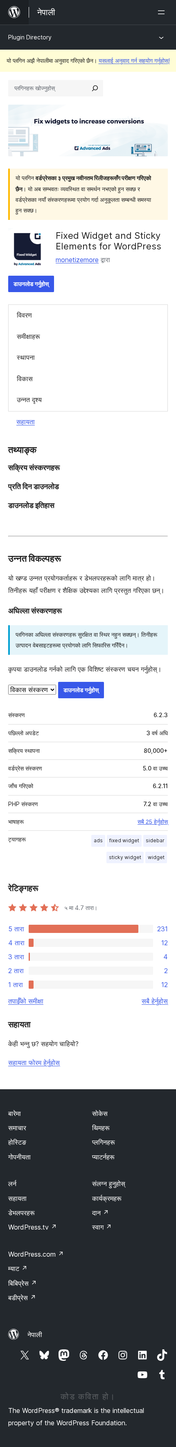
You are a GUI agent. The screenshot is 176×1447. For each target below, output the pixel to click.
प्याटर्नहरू (103, 1157)
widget (156, 857)
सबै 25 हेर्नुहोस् (153, 821)
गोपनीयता (19, 1157)
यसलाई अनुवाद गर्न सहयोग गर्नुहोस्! (134, 60)
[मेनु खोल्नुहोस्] (163, 12)
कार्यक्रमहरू (107, 1198)
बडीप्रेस (22, 1298)
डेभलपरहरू (21, 1213)
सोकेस (100, 1113)
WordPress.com (36, 1254)
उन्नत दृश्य (29, 399)
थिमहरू (101, 1128)
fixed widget (124, 840)
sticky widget (125, 857)
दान (100, 1213)
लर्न (12, 1184)
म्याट (17, 1268)
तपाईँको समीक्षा (25, 1001)
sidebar (155, 840)
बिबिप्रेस (22, 1283)
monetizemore (77, 260)
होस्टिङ (17, 1142)
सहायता (25, 422)
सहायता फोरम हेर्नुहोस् (34, 1062)
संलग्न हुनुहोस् (108, 1184)
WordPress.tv (32, 1227)
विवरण (24, 315)
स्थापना (26, 357)
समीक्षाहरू (28, 336)
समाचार (17, 1128)
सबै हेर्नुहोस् (155, 1001)
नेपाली (34, 1334)
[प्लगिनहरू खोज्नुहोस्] (95, 88)
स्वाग (102, 1227)
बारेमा (14, 1113)
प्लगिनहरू (103, 1142)
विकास (25, 379)
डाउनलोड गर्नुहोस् (31, 283)
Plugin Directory (30, 37)
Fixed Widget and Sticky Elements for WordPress (108, 240)
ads (98, 840)
